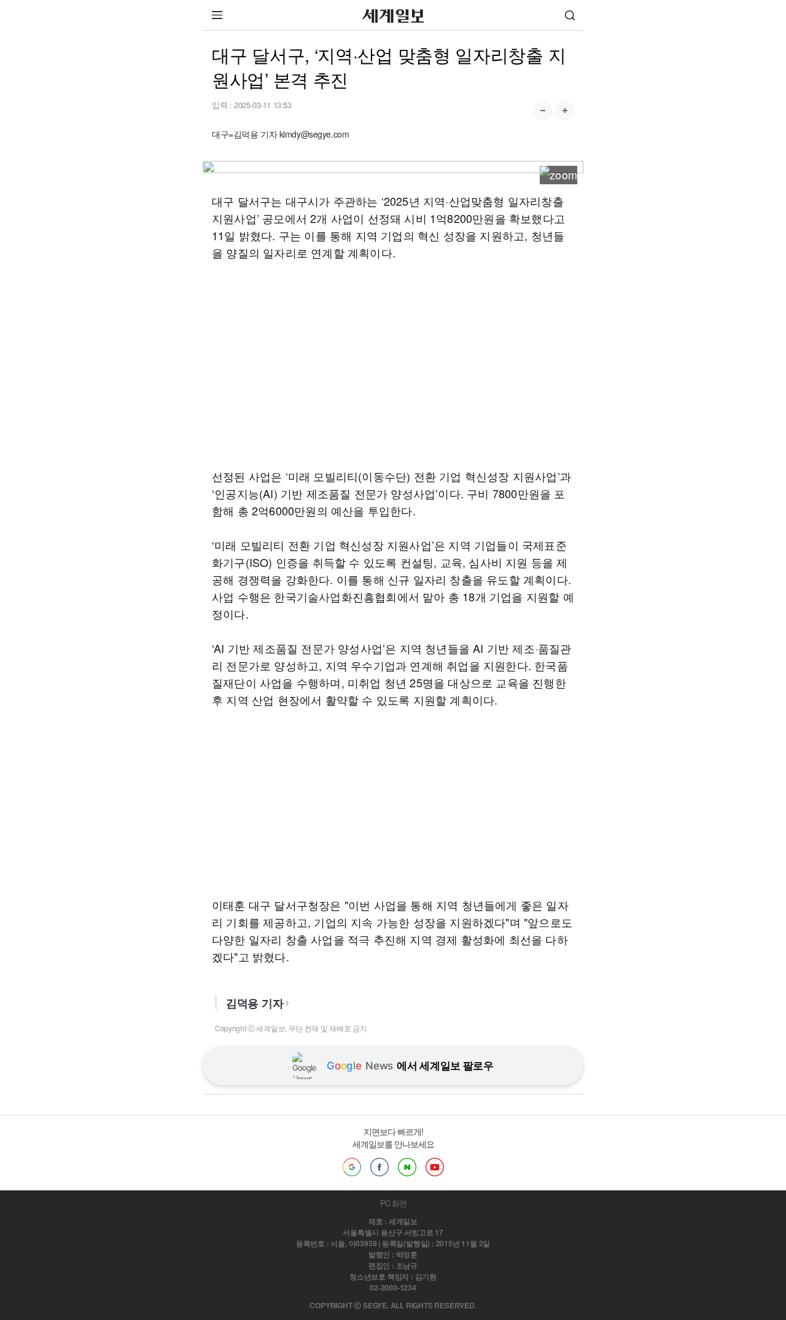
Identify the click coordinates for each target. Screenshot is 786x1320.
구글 (352, 1167)
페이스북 (379, 1167)
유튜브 (435, 1167)
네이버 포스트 (407, 1167)
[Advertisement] (393, 364)
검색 (569, 15)
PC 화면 (393, 1203)
